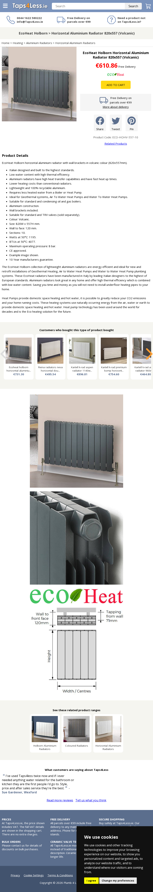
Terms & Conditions (60, 875)
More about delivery (116, 107)
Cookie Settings (34, 875)
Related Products (115, 143)
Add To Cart (116, 85)
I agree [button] (91, 880)
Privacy (15, 875)
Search (133, 6)
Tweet (115, 129)
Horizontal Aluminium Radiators (75, 43)
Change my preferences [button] (118, 880)
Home (5, 43)
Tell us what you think (90, 800)
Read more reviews (60, 800)
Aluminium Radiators (39, 43)
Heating (18, 43)
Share (100, 129)
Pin (132, 129)
